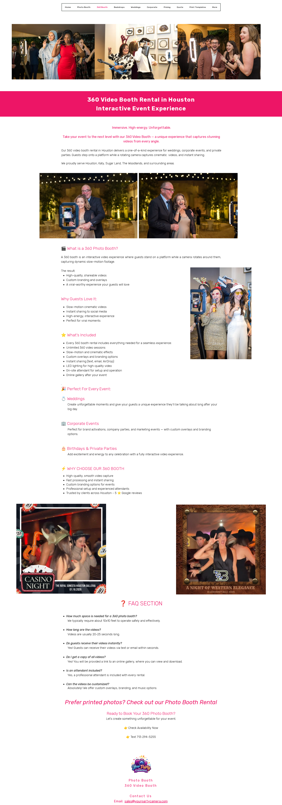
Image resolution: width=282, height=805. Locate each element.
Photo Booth (141, 780)
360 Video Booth (141, 786)
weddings (174, 150)
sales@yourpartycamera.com (146, 801)
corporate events (193, 150)
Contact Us (141, 796)
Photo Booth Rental (191, 702)
